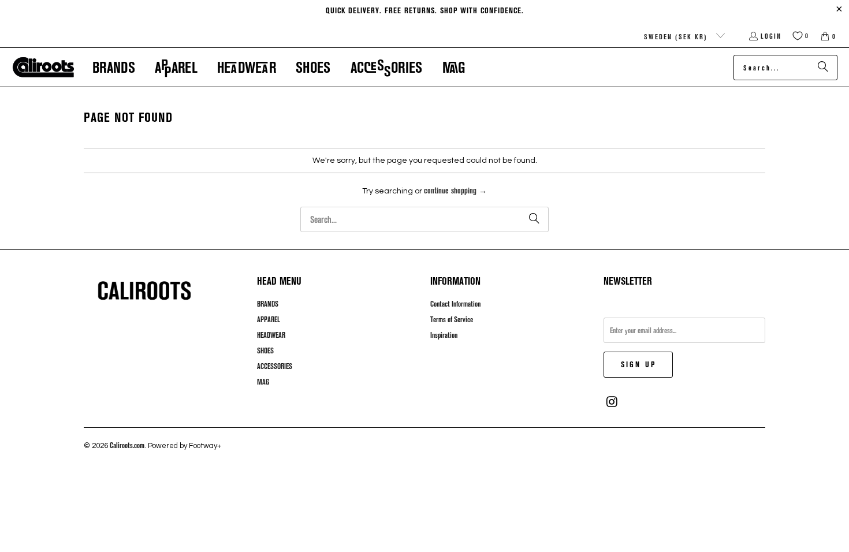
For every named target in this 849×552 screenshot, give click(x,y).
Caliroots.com (127, 445)
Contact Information (455, 303)
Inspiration (443, 335)
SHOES (265, 350)
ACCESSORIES (274, 366)
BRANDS (267, 303)
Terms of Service (451, 319)
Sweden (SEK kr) (677, 36)
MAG (263, 381)
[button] (114, 67)
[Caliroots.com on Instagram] (612, 402)
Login (771, 36)
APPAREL (268, 319)
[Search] (823, 67)
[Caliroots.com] (43, 67)
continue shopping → (455, 190)
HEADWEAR (271, 335)
